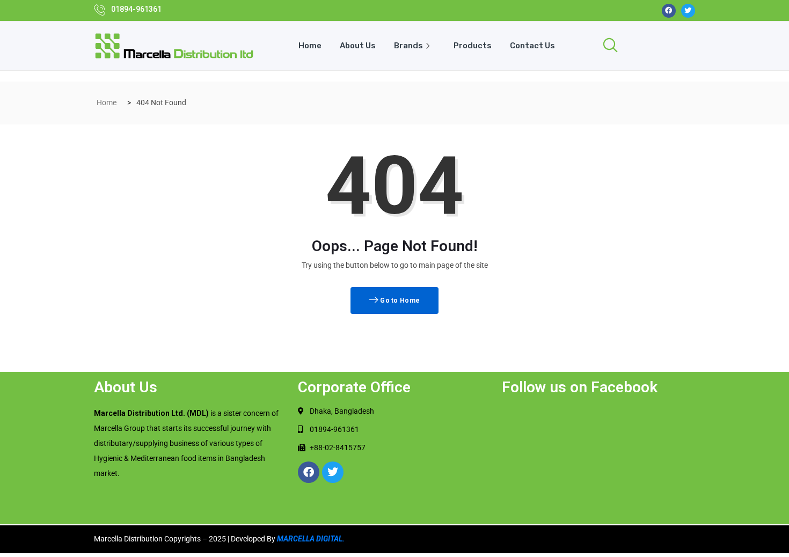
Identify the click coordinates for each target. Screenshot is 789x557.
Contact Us (532, 45)
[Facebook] (669, 11)
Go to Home (399, 300)
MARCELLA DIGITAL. (311, 538)
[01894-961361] (100, 10)
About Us (358, 45)
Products (473, 45)
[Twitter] (688, 11)
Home (310, 45)
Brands (408, 45)
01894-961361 (136, 9)
